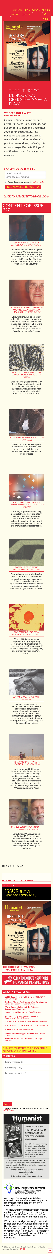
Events (36, 10)
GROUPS (46, 10)
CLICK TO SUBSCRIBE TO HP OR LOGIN (26, 196)
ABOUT (46, 18)
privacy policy (38, 182)
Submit (7, 1103)
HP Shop (17, 10)
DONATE (26, 14)
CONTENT (14, 14)
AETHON (22, 1249)
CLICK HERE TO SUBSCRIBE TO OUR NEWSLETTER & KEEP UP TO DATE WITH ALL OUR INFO (25, 1049)
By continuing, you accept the (25, 182)
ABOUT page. (9, 1110)
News (27, 10)
